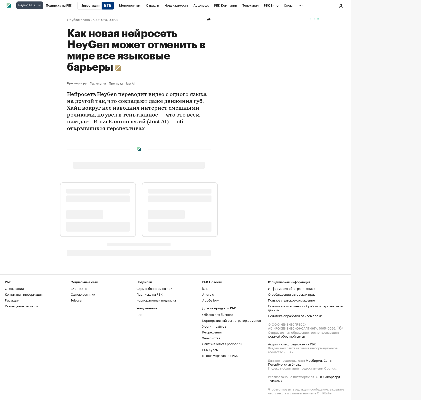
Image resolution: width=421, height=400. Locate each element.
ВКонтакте (78, 288)
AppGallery (210, 299)
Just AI (130, 83)
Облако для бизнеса (217, 314)
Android (208, 294)
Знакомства (211, 337)
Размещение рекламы (21, 305)
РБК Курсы (210, 349)
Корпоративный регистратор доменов (231, 320)
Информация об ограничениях (291, 288)
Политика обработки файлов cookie (295, 315)
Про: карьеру (77, 83)
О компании (14, 288)
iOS (205, 288)
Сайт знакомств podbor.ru (222, 343)
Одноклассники (83, 294)
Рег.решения (212, 331)
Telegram (78, 299)
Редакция (12, 299)
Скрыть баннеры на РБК (154, 288)
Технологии (98, 83)
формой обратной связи (286, 335)
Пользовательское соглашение (291, 299)
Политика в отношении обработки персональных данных (306, 307)
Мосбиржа (314, 360)
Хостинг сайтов (214, 325)
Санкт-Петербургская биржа (301, 362)
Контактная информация (24, 294)
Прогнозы (116, 83)
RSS (139, 314)
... (300, 4)
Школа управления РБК (220, 355)
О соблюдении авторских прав (292, 294)
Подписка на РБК (149, 294)
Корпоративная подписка (156, 299)
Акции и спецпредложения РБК (292, 343)
